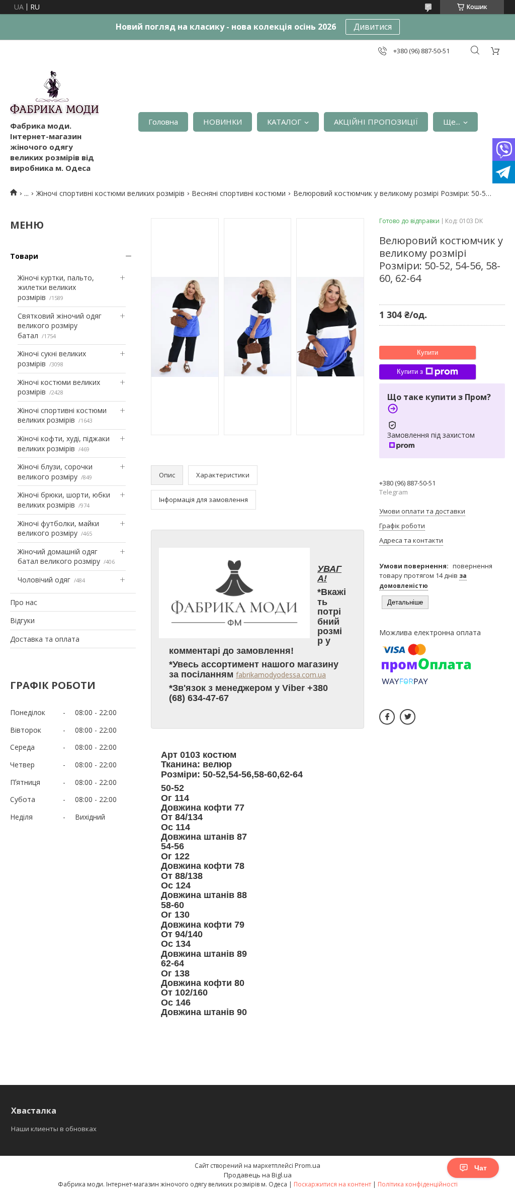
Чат (480, 1168)
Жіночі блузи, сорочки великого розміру (55, 471)
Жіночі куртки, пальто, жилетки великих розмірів (56, 287)
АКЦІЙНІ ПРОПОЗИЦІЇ (376, 122)
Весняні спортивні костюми (239, 193)
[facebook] (387, 717)
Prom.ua (307, 1165)
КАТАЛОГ (284, 122)
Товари (24, 256)
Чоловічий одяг (44, 579)
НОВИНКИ (222, 122)
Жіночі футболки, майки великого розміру (58, 528)
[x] (407, 717)
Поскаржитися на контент (332, 1184)
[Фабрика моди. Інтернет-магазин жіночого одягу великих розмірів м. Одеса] (54, 96)
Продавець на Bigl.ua (258, 1174)
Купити (427, 352)
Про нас (23, 602)
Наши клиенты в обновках (54, 1128)
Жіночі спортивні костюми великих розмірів (110, 193)
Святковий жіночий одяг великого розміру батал (60, 325)
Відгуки (22, 620)
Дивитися (373, 26)
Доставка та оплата (44, 639)
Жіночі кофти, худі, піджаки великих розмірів (64, 443)
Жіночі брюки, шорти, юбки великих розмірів (64, 500)
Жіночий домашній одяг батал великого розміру (59, 556)
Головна (163, 122)
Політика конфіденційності (418, 1184)
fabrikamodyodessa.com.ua (281, 674)
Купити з (410, 371)
